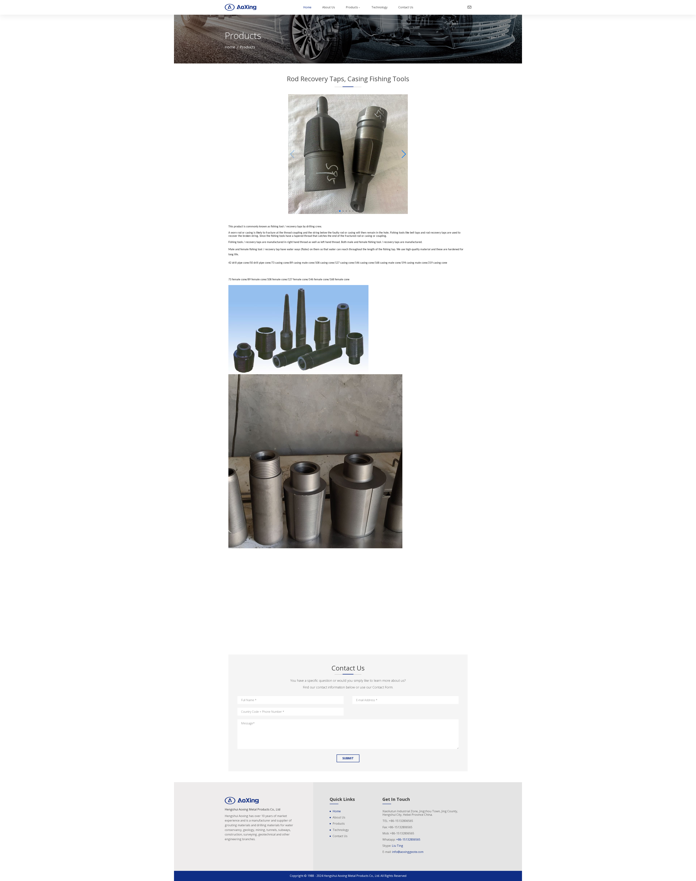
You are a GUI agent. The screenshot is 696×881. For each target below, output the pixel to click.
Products (352, 7)
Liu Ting (397, 846)
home (230, 47)
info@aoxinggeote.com (407, 852)
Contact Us (405, 7)
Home (307, 7)
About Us (328, 7)
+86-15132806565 (408, 839)
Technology (379, 7)
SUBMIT (348, 758)
